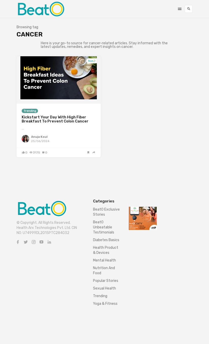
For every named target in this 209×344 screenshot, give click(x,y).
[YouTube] (41, 242)
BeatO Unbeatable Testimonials (103, 227)
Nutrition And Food (104, 270)
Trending (29, 111)
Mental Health (104, 260)
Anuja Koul (39, 136)
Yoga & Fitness (105, 303)
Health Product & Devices (105, 250)
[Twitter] (25, 242)
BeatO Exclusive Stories (106, 212)
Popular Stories (105, 281)
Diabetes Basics (106, 240)
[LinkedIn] (49, 242)
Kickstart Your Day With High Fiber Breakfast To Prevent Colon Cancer (55, 119)
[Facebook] (18, 242)
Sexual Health (104, 288)
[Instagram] (33, 242)
